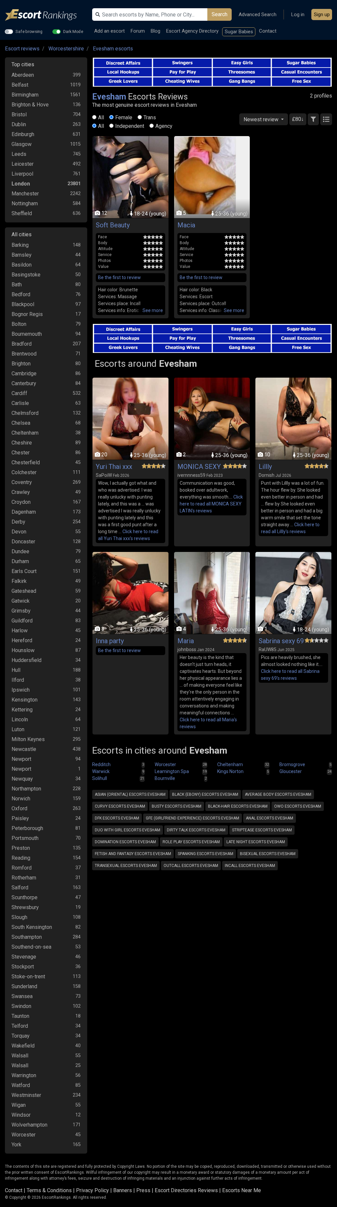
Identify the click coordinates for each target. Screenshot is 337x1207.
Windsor (21, 1115)
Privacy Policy (92, 1190)
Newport (21, 759)
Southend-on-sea (31, 947)
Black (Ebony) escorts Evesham (205, 794)
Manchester (25, 193)
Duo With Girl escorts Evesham (127, 830)
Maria (185, 641)
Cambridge (24, 373)
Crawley (21, 492)
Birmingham (25, 95)
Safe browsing (29, 31)
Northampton (26, 789)
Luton (18, 729)
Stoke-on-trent (28, 976)
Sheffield (22, 213)
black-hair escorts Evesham (238, 806)
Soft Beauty (113, 225)
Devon (19, 532)
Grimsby (21, 611)
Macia (186, 225)
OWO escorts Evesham (297, 806)
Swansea (22, 996)
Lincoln (20, 719)
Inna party (110, 641)
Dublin (19, 124)
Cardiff (19, 393)
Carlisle (20, 403)
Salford (20, 887)
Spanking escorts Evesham (205, 853)
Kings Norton (230, 771)
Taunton (20, 1016)
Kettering (22, 709)
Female (123, 117)
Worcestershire (66, 48)
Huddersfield (26, 660)
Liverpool (22, 174)
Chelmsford (25, 413)
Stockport (23, 966)
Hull (16, 670)
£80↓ (298, 119)
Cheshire (22, 443)
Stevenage (24, 957)
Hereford (22, 640)
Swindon (21, 1006)
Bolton (19, 324)
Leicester (23, 164)
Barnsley (22, 255)
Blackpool (23, 304)
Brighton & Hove (30, 104)
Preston (21, 848)
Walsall (20, 1055)
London (21, 184)
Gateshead (24, 591)
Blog (155, 31)
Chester (21, 452)
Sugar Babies (239, 32)
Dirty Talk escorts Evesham (196, 830)
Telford (20, 1026)
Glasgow (22, 144)
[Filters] (313, 119)
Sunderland (24, 986)
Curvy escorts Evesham (120, 806)
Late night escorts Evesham (255, 842)
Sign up (322, 14)
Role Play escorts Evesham (191, 842)
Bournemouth (27, 334)
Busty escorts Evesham (176, 806)
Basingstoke (26, 275)
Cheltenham (25, 433)
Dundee (20, 551)
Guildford (22, 621)
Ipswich (21, 690)
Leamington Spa (172, 771)
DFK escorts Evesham (117, 818)
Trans (149, 117)
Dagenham (24, 512)
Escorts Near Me (241, 1190)
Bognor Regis (27, 314)
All (101, 117)
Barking (20, 245)
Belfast (20, 85)
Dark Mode (73, 31)
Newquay (22, 779)
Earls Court (24, 571)
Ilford (18, 680)
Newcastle (24, 749)
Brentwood (24, 354)
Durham (20, 561)
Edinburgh (23, 134)
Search (219, 14)
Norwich (21, 798)
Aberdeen (23, 75)
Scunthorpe (25, 897)
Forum (138, 31)
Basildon (22, 265)
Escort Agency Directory (192, 31)
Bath (17, 284)
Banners (122, 1190)
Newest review (262, 119)
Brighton (21, 363)
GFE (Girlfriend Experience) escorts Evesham (192, 818)
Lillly (265, 467)
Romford (22, 868)
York (16, 1144)
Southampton (27, 937)
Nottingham (25, 203)
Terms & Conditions (49, 1190)
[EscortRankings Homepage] (46, 15)
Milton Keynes (28, 739)
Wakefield (23, 1046)
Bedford (21, 294)
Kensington (25, 700)
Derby (18, 522)
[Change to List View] (326, 119)
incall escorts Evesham (250, 865)
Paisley (20, 818)
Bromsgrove (292, 764)
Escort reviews (22, 48)
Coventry (22, 482)
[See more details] (152, 310)
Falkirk (19, 581)
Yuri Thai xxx (114, 467)
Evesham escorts (113, 48)
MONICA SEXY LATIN (202, 467)
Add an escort (109, 31)
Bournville (165, 778)
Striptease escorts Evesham (262, 830)
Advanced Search (257, 14)
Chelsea (21, 423)
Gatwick (21, 601)
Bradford (22, 344)
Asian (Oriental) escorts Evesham (130, 794)
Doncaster (23, 541)
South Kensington (32, 927)
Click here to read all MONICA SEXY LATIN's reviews (211, 503)
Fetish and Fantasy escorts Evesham (133, 853)
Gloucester (290, 771)
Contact (267, 31)
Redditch (101, 764)
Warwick (101, 771)
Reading (21, 858)
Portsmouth (25, 838)
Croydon (21, 502)
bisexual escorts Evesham (268, 853)
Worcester (24, 1135)
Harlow (20, 630)
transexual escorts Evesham (126, 865)
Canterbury (24, 383)
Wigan (19, 1105)
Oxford (19, 808)
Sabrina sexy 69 (281, 641)
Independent (129, 126)
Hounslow (23, 650)
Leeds (19, 154)
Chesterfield (26, 462)
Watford (21, 1085)
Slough (19, 917)
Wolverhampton (29, 1125)
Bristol (19, 114)
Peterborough (27, 828)
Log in (297, 14)
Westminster (26, 1095)
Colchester (24, 472)
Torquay (21, 1036)
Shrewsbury (25, 907)
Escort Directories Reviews (186, 1190)
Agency (163, 126)
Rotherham (24, 878)
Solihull (99, 778)
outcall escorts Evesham (191, 865)
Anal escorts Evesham (269, 818)
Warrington (24, 1075)
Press (143, 1190)
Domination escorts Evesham (125, 842)
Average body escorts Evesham (278, 794)
